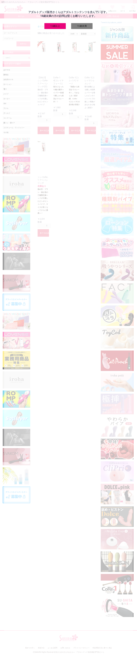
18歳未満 (82, 26)
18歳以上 (55, 26)
